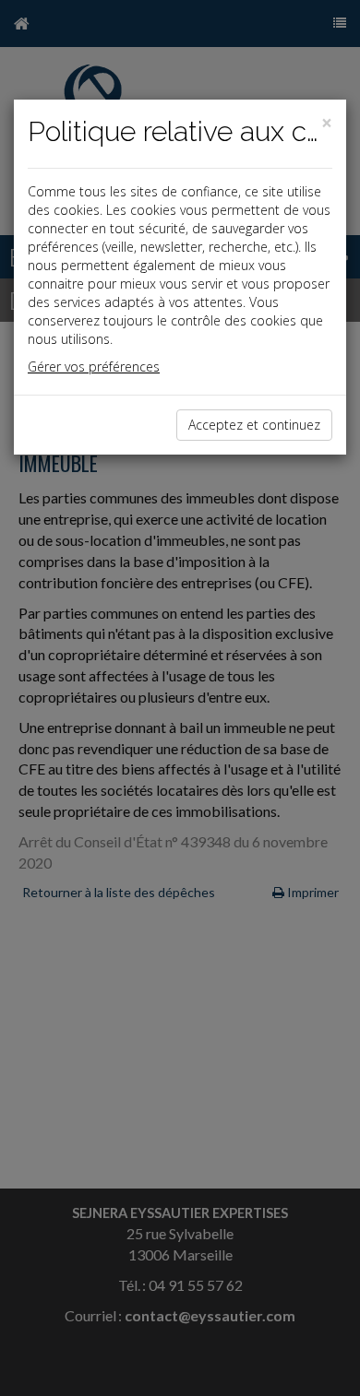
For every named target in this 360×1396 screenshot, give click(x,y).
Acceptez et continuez (254, 424)
